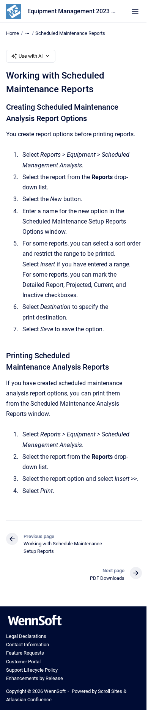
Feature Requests (25, 653)
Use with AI (31, 56)
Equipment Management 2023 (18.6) (71, 11)
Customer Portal (23, 661)
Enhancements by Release (34, 678)
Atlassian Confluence (29, 699)
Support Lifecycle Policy (32, 670)
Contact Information (27, 644)
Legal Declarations (26, 636)
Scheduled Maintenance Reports (70, 33)
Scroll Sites (110, 691)
